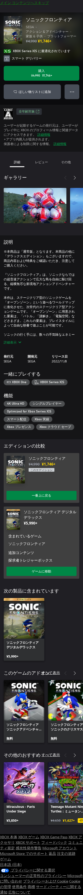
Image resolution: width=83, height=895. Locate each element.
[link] (24, 629)
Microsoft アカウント (59, 847)
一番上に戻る (41, 495)
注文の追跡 (66, 853)
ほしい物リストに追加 (35, 91)
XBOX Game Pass (54, 836)
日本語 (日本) (11, 864)
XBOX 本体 (8, 836)
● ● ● (72, 91)
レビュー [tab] (41, 162)
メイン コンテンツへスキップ (24, 2)
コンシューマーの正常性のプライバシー (33, 875)
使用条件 (19, 886)
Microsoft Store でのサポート (24, 853)
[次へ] (74, 178)
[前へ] (65, 178)
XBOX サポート (28, 842)
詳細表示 (10, 342)
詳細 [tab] (17, 162)
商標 (31, 886)
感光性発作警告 (29, 847)
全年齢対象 (27, 111)
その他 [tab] (66, 162)
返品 (52, 853)
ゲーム (5, 858)
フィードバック (54, 842)
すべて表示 (51, 672)
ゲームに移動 (41, 571)
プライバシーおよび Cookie (45, 881)
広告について (19, 892)
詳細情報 (43, 134)
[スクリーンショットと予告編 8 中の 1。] (35, 205)
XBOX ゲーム (28, 836)
